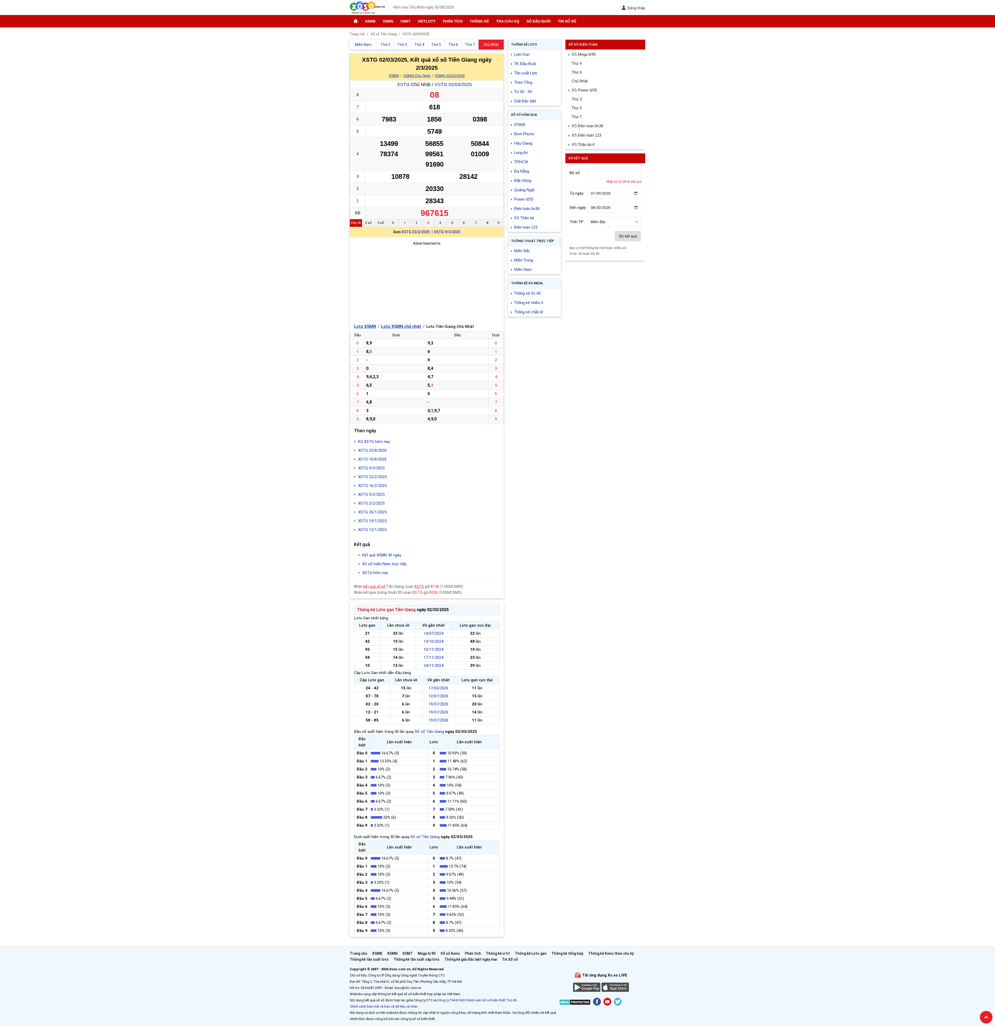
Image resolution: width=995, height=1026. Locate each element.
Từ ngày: (577, 193)
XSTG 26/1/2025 (372, 512)
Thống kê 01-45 (527, 293)
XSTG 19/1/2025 (372, 521)
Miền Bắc (522, 251)
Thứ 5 (577, 108)
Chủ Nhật (580, 81)
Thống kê (479, 21)
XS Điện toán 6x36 (587, 126)
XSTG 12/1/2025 (372, 529)
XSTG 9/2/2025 (371, 494)
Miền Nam (523, 269)
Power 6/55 (523, 199)
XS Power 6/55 (584, 90)
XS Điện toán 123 (586, 135)
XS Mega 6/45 (584, 54)
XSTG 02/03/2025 (453, 84)
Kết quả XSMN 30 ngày (381, 555)
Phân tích (453, 21)
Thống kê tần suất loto (369, 959)
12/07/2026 (438, 696)
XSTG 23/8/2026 (372, 450)
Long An (521, 152)
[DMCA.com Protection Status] (575, 1003)
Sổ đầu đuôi (539, 21)
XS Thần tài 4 (583, 144)
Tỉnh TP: (577, 222)
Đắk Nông (522, 180)
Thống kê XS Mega (527, 283)
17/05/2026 (438, 688)
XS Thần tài (524, 218)
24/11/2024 (433, 665)
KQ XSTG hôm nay (374, 441)
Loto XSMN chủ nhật (401, 326)
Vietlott (427, 21)
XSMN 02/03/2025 (450, 76)
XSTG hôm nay (375, 572)
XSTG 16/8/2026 (372, 459)
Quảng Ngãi (524, 190)
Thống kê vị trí (498, 953)
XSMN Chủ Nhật (416, 76)
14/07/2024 (433, 633)
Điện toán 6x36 (526, 208)
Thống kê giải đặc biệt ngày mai (470, 959)
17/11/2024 (433, 657)
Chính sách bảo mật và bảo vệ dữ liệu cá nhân (384, 1006)
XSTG (403, 84)
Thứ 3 (577, 99)
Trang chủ (358, 953)
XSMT (405, 21)
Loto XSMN (365, 326)
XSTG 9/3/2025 (447, 232)
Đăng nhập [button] (636, 8)
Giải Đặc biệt (525, 101)
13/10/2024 (433, 641)
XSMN (388, 21)
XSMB (370, 21)
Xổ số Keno (450, 953)
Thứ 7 (577, 117)
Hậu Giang (523, 143)
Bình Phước (524, 134)
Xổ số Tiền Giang (429, 731)
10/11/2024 (433, 649)
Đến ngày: (578, 207)
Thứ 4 (577, 63)
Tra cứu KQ (507, 21)
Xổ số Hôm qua (524, 115)
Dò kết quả (628, 236)
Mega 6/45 (427, 953)
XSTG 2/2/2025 (371, 503)
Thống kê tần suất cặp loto (416, 959)
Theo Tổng (523, 82)
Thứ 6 (577, 72)
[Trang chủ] (355, 21)
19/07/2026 (438, 704)
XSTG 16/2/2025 (372, 485)
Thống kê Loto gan (530, 953)
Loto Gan (522, 54)
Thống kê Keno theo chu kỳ (611, 953)
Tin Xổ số (567, 21)
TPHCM (521, 162)
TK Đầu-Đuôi (525, 63)
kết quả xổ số (374, 586)
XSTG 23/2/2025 (415, 232)
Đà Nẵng (521, 171)
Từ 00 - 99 (523, 91)
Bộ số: (575, 173)
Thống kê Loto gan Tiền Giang (386, 609)
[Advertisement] (427, 282)
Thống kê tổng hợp (567, 953)
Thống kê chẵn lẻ (528, 312)
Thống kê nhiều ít (528, 302)
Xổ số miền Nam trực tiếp (384, 564)
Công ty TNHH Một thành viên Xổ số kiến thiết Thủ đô (477, 1000)
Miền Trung (523, 260)
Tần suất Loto (525, 73)
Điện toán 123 (525, 227)
